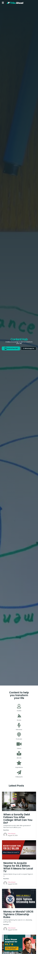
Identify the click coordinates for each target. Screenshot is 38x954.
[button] (3, 3)
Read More (6, 830)
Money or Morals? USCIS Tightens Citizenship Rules (18, 914)
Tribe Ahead (11, 833)
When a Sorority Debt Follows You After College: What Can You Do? (17, 818)
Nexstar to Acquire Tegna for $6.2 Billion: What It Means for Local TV (18, 867)
